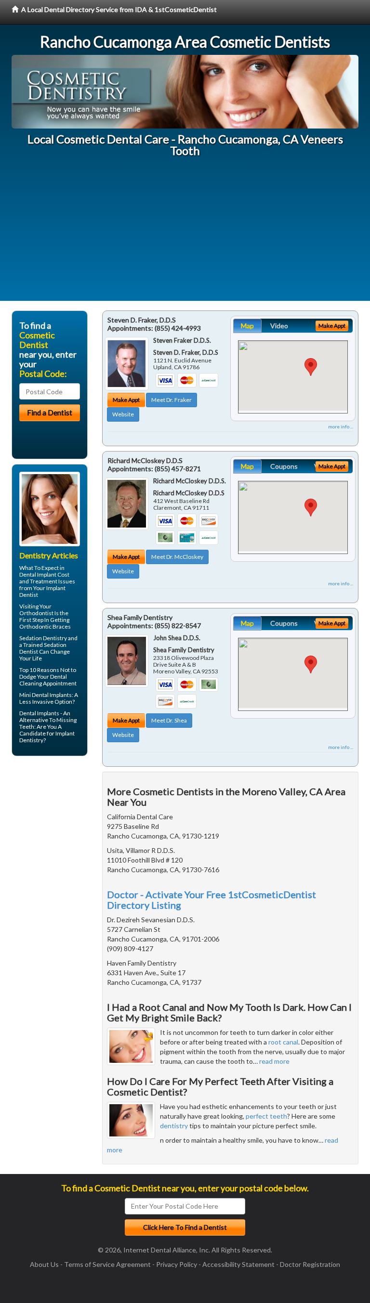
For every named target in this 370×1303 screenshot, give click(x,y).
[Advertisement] (185, 233)
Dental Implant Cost (44, 574)
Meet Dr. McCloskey (177, 556)
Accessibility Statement (238, 1264)
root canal (283, 1042)
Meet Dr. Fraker (171, 399)
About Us (44, 1264)
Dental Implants (39, 713)
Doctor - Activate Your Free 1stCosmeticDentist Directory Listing (211, 900)
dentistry (174, 1126)
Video (279, 326)
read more (274, 1061)
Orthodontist (36, 613)
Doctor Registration (310, 1264)
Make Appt (126, 399)
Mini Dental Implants (45, 694)
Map (247, 326)
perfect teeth (266, 1116)
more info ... (340, 426)
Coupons (284, 466)
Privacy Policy (176, 1264)
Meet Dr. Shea (169, 720)
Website (123, 414)
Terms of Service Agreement (107, 1264)
